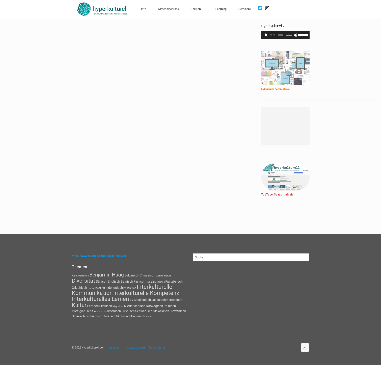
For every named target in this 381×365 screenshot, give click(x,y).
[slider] (303, 34)
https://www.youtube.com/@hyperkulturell (99, 255)
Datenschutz (157, 347)
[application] (285, 35)
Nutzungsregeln (135, 347)
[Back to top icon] (305, 347)
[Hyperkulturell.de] (102, 8)
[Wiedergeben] (266, 35)
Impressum (114, 347)
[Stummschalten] (295, 35)
